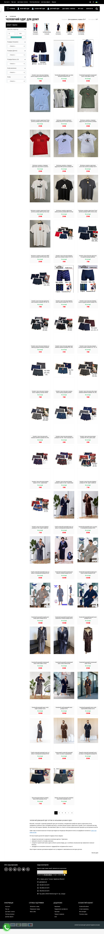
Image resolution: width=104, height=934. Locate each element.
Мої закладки (82, 911)
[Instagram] (10, 869)
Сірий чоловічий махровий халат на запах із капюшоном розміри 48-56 (40, 572)
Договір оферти (45, 2)
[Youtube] (15, 869)
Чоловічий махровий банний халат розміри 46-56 (88, 617)
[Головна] (6, 16)
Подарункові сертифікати (61, 909)
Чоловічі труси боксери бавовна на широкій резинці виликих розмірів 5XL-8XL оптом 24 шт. (40, 347)
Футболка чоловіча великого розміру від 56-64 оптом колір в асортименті (64, 121)
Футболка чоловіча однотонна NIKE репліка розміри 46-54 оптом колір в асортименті (40, 257)
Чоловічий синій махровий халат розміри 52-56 (64, 708)
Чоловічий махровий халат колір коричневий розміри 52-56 (87, 708)
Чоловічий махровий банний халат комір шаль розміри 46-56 (40, 617)
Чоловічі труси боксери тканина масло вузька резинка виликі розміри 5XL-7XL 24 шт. (64, 392)
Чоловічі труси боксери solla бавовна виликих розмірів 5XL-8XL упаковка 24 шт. (40, 437)
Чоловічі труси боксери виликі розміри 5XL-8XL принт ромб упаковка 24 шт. (88, 437)
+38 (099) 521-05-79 (44, 888)
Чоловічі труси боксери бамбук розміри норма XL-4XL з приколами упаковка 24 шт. (64, 483)
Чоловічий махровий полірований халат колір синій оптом (64, 663)
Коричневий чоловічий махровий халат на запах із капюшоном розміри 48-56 (63, 754)
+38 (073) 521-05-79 (44, 891)
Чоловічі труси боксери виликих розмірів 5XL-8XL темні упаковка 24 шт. (64, 437)
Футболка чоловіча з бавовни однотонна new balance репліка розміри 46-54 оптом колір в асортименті (40, 167)
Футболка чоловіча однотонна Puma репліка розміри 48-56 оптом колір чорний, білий (40, 212)
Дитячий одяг (55, 8)
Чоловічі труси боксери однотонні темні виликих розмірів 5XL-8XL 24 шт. (40, 302)
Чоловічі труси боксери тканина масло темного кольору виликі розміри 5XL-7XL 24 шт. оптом (40, 392)
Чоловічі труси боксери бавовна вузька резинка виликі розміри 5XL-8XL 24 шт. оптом (40, 76)
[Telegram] (23, 869)
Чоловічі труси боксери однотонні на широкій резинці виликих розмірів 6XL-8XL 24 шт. (88, 257)
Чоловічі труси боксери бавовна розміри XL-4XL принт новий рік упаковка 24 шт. (88, 483)
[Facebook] (6, 869)
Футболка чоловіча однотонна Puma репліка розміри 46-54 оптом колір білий (40, 121)
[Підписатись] (65, 872)
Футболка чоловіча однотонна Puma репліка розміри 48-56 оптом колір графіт (88, 212)
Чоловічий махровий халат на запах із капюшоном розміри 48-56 (88, 527)
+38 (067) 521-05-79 (44, 885)
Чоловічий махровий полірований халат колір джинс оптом (87, 75)
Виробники (57, 906)
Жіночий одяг (25, 8)
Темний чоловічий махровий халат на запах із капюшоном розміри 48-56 (88, 754)
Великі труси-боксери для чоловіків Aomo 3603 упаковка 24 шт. (64, 798)
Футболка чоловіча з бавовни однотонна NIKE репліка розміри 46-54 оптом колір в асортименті (64, 166)
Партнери (57, 911)
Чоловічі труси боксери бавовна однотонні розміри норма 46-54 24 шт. (64, 257)
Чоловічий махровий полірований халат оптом (87, 663)
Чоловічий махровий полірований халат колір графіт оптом (40, 663)
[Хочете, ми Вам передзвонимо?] (6, 927)
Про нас (13, 2)
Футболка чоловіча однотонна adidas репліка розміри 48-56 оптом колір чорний (64, 212)
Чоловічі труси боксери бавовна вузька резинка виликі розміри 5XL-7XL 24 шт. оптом (88, 302)
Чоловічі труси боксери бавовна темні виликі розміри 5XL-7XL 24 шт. (64, 302)
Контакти (7, 2)
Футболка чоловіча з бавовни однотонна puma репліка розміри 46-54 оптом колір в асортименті (87, 121)
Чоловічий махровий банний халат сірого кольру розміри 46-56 (88, 572)
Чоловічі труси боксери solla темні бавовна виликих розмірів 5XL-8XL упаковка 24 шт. (88, 392)
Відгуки (54, 2)
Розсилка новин (83, 914)
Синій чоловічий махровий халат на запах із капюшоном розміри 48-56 (64, 527)
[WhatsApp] (19, 869)
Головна (12, 8)
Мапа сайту (33, 911)
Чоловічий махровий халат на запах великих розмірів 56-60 (64, 75)
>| (71, 813)
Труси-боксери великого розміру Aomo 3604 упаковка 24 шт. (40, 798)
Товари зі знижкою (59, 914)
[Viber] (28, 869)
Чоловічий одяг (39, 8)
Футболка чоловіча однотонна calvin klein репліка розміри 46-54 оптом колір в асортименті (87, 166)
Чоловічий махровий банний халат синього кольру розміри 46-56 (64, 572)
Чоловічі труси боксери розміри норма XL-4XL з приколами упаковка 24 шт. (40, 483)
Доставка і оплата (23, 2)
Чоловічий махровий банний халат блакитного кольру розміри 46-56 (64, 617)
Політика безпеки (35, 2)
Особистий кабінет (84, 906)
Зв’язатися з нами (34, 906)
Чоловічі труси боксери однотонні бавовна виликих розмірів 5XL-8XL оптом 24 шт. (64, 347)
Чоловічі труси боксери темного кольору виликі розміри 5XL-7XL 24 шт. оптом (88, 347)
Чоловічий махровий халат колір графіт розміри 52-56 (40, 708)
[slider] (9, 37)
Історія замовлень (84, 909)
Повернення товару (35, 909)
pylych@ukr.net (43, 882)
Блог (56, 916)
